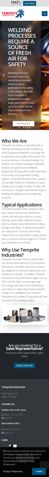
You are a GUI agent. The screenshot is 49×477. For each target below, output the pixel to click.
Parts (11, 433)
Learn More (30, 3)
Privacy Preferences (12, 471)
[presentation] (4, 75)
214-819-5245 (17, 429)
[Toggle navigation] (44, 13)
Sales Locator (24, 365)
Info (11, 418)
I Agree (39, 471)
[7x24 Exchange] (15, 446)
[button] (19, 127)
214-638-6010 (17, 414)
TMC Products (23, 123)
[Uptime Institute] (11, 446)
